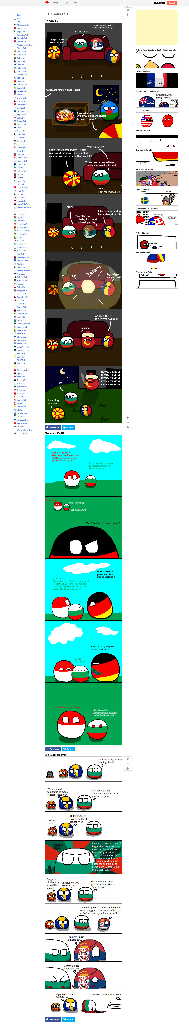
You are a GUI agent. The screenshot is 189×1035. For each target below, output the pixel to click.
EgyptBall (21, 108)
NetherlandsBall (23, 257)
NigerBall (20, 264)
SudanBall (21, 363)
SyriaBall (20, 373)
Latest (55, 3)
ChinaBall (21, 81)
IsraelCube (21, 190)
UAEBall (20, 396)
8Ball (19, 21)
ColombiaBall (22, 84)
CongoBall (21, 88)
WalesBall (21, 426)
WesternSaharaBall (24, 429)
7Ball (19, 18)
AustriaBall (21, 41)
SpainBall (21, 356)
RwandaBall (21, 320)
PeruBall (20, 283)
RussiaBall (21, 317)
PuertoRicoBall (23, 297)
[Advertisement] (157, 27)
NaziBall (20, 254)
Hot (66, 3)
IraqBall (20, 177)
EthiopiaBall (22, 124)
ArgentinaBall (22, 34)
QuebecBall (21, 303)
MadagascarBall (23, 230)
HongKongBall (22, 157)
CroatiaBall (21, 91)
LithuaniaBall (22, 220)
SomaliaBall (22, 343)
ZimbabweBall (22, 433)
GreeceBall (21, 144)
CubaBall (20, 94)
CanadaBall (21, 71)
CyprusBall (21, 98)
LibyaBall (20, 217)
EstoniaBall (21, 121)
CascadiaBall (22, 74)
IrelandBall (21, 181)
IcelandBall (21, 164)
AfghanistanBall (23, 25)
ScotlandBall (22, 327)
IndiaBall (20, 167)
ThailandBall (22, 386)
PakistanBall (22, 277)
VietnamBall (22, 423)
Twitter (70, 427)
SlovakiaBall (22, 337)
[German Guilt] (83, 590)
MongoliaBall (22, 247)
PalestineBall (22, 280)
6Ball (19, 15)
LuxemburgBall (23, 224)
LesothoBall (21, 214)
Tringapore (21, 390)
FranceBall (21, 134)
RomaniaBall (22, 313)
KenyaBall (21, 200)
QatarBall (20, 300)
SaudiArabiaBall (23, 323)
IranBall (20, 174)
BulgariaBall (22, 68)
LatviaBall (21, 210)
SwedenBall (21, 366)
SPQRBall (21, 360)
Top (75, 3)
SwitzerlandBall (23, 370)
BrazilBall (21, 64)
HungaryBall (22, 161)
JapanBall (21, 197)
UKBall (20, 403)
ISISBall (20, 184)
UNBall (20, 410)
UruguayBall (22, 413)
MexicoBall (21, 244)
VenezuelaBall (22, 420)
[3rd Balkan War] (83, 886)
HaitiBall (20, 154)
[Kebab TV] (83, 223)
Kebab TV (51, 21)
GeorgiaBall (21, 137)
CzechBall (21, 101)
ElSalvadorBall (23, 111)
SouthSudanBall (23, 350)
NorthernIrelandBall (24, 270)
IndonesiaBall (22, 171)
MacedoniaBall (23, 227)
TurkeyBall (21, 393)
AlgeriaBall (21, 31)
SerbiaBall (21, 333)
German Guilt (54, 433)
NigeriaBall (21, 267)
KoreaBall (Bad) (23, 204)
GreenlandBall (22, 147)
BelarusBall (21, 51)
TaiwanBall (21, 376)
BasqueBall (21, 48)
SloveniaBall (22, 340)
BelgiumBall (22, 54)
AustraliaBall (22, 38)
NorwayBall (21, 273)
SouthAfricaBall (23, 347)
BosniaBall (21, 61)
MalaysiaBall (22, 234)
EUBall (20, 127)
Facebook (54, 427)
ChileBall (20, 78)
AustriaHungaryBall (24, 44)
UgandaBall (21, 400)
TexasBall (21, 383)
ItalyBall (20, 194)
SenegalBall (22, 330)
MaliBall (20, 237)
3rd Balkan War (56, 754)
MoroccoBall (22, 250)
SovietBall (21, 353)
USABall (20, 416)
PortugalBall (22, 290)
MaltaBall (20, 240)
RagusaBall (21, 307)
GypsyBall (21, 151)
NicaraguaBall (22, 260)
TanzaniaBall (22, 380)
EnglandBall (22, 114)
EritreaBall (21, 117)
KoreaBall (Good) (24, 207)
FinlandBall (21, 131)
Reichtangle (21, 310)
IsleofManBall (22, 187)
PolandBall (21, 287)
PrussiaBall (21, 293)
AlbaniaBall (21, 28)
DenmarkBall (22, 104)
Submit (172, 3)
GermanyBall (22, 141)
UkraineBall (21, 406)
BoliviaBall (21, 58)
